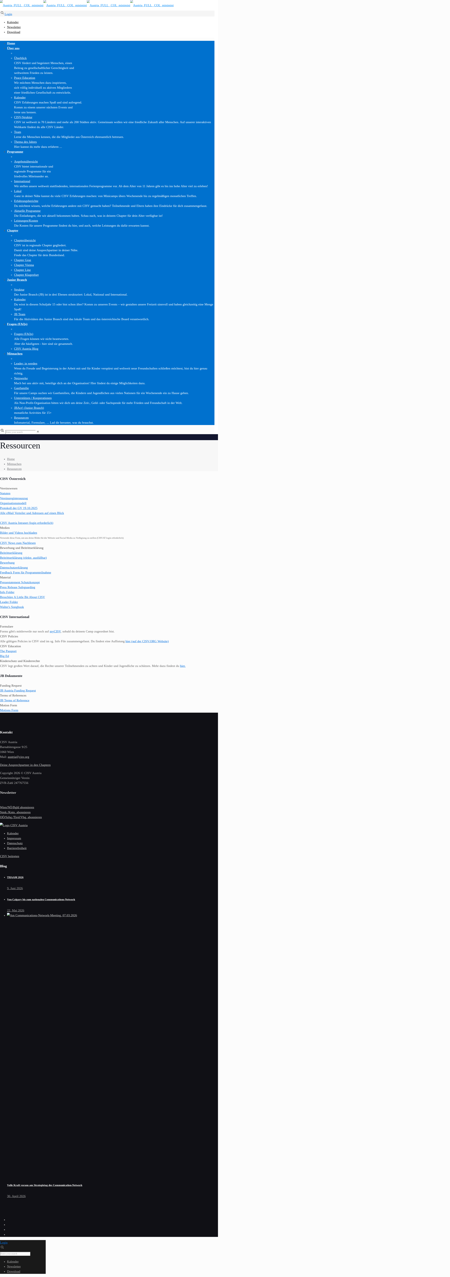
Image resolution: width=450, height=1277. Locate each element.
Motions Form (9, 710)
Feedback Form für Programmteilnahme (25, 572)
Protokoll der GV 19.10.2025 (18, 508)
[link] (38, 431)
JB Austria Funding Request (18, 690)
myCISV (55, 631)
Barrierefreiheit (17, 848)
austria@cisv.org (18, 757)
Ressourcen (14, 469)
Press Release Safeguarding (17, 587)
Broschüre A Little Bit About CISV (22, 597)
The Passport (8, 651)
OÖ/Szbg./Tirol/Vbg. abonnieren (21, 817)
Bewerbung (7, 562)
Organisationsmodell (13, 503)
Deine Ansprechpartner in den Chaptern (25, 765)
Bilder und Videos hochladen (18, 532)
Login (8, 14)
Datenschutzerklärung (14, 567)
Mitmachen (14, 464)
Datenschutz (15, 843)
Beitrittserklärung (11, 552)
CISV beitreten (9, 856)
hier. (183, 666)
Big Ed (4, 656)
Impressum (14, 838)
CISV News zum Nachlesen (18, 543)
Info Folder (7, 592)
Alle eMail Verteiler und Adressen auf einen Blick (32, 513)
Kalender (13, 22)
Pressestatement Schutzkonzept (20, 582)
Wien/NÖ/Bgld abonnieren (17, 807)
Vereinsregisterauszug (14, 498)
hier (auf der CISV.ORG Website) (147, 641)
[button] (107, 505)
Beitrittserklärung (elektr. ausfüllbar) (23, 557)
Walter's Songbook (12, 607)
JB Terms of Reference (14, 700)
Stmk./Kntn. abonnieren (15, 812)
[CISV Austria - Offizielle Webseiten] (87, 5)
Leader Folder (9, 602)
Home (11, 459)
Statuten (5, 493)
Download (13, 32)
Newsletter (14, 27)
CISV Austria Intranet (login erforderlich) (26, 523)
